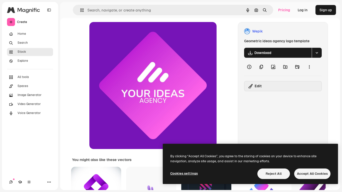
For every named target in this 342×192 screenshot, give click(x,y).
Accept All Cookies (312, 174)
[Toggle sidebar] (49, 10)
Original (121, 31)
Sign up (325, 10)
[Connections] (11, 182)
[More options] (309, 67)
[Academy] (20, 182)
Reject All (274, 174)
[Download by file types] (317, 53)
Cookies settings (184, 173)
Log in (302, 10)
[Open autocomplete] (80, 10)
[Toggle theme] (29, 182)
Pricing (284, 10)
